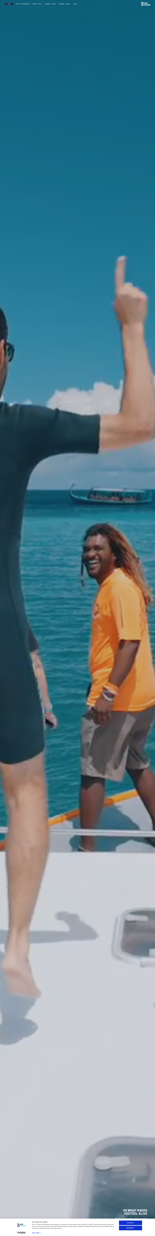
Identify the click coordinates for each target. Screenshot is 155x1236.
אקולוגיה (47, 4)
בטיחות (67, 4)
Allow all (130, 1222)
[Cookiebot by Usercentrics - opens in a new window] (21, 1233)
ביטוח (75, 4)
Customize (129, 1228)
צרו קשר (34, 4)
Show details (35, 1232)
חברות (53, 4)
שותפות (61, 4)
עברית (18, 4)
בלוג (40, 4)
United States (25, 4)
